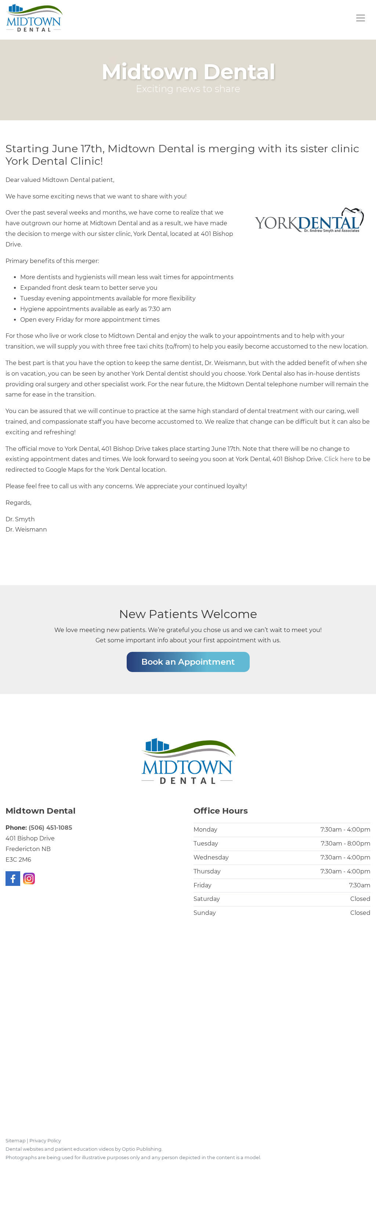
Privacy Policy (45, 1140)
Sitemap (16, 1140)
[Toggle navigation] (360, 18)
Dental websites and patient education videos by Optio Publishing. (84, 1149)
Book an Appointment (188, 662)
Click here (339, 459)
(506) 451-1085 (50, 827)
